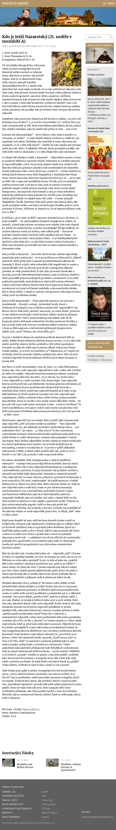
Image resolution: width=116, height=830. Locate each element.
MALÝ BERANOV (11, 816)
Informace (106, 359)
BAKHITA (7, 812)
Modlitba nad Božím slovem (25, 766)
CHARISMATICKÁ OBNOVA (16, 808)
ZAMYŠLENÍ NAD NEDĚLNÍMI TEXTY (26, 46)
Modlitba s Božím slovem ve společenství (71, 767)
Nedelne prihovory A (98, 185)
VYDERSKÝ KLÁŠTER (13, 795)
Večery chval (48, 804)
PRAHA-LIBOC (10, 800)
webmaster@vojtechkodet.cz (97, 816)
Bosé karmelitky (12, 804)
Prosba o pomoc (96, 74)
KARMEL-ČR (8, 791)
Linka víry (47, 800)
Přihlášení (93, 359)
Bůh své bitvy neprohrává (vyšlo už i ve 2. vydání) (99, 280)
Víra (44, 795)
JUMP (45, 791)
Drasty (45, 816)
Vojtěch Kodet (15, 3)
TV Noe (46, 808)
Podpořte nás (95, 346)
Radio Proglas (49, 812)
